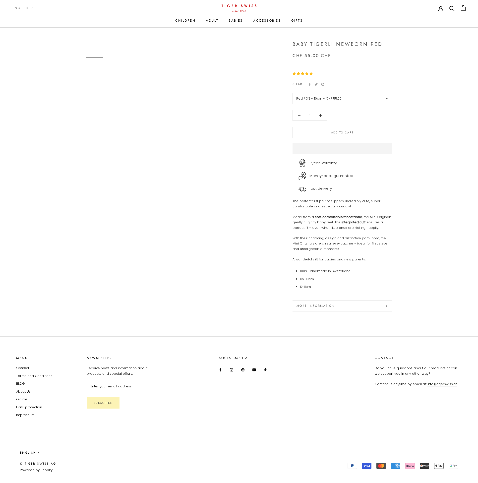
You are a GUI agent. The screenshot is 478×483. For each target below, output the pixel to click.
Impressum (25, 415)
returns (22, 399)
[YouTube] (254, 369)
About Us (23, 391)
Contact (22, 367)
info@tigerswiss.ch (442, 384)
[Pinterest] (322, 84)
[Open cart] (463, 8)
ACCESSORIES (267, 20)
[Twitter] (316, 84)
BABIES (236, 20)
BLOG (20, 383)
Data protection (29, 407)
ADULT (212, 20)
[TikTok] (265, 369)
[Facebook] (309, 84)
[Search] (452, 8)
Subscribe (103, 403)
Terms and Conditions (34, 375)
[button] (303, 73)
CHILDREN (185, 20)
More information (316, 305)
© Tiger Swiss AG (38, 463)
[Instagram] (231, 369)
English (20, 8)
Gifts (297, 20)
